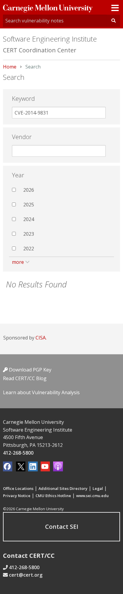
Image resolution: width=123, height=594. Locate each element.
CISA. (41, 337)
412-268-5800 (18, 453)
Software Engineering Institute (50, 39)
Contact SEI (61, 527)
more (18, 262)
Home (9, 66)
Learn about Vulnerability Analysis (41, 392)
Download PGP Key (29, 369)
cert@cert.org (25, 575)
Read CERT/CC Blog (25, 378)
